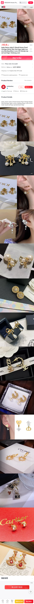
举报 (31, 583)
